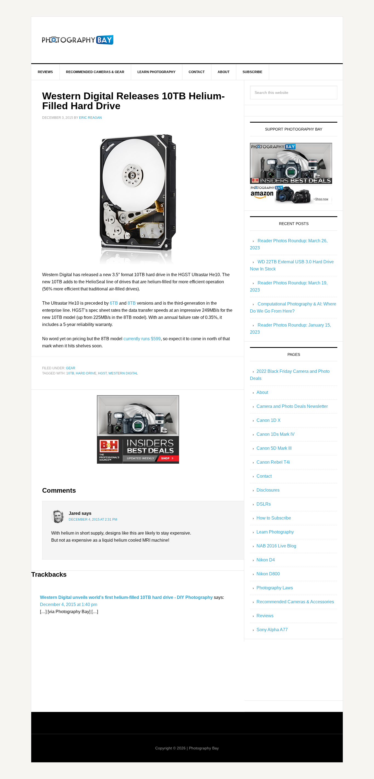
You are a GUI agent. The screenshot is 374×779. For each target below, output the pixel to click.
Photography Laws (275, 587)
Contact (264, 476)
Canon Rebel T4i (273, 462)
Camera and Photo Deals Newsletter (292, 406)
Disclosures (268, 490)
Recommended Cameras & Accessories (295, 601)
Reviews (265, 615)
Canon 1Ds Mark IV (276, 434)
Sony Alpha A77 (272, 629)
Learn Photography (275, 532)
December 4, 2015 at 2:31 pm (93, 519)
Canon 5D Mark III (274, 448)
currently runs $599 (142, 338)
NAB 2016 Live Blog (276, 546)
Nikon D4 (266, 560)
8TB (132, 303)
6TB (114, 303)
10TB (70, 373)
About (262, 392)
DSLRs (264, 504)
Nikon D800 (268, 574)
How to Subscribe (274, 518)
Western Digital (123, 373)
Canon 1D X (269, 420)
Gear (70, 368)
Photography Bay (77, 40)
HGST (102, 373)
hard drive (86, 373)
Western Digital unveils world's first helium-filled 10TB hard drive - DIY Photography (126, 597)
